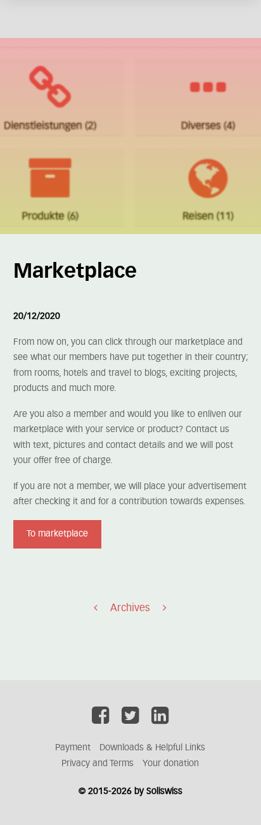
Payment (73, 747)
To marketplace (57, 534)
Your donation (171, 763)
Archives (130, 608)
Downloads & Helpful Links (152, 747)
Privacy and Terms (97, 763)
